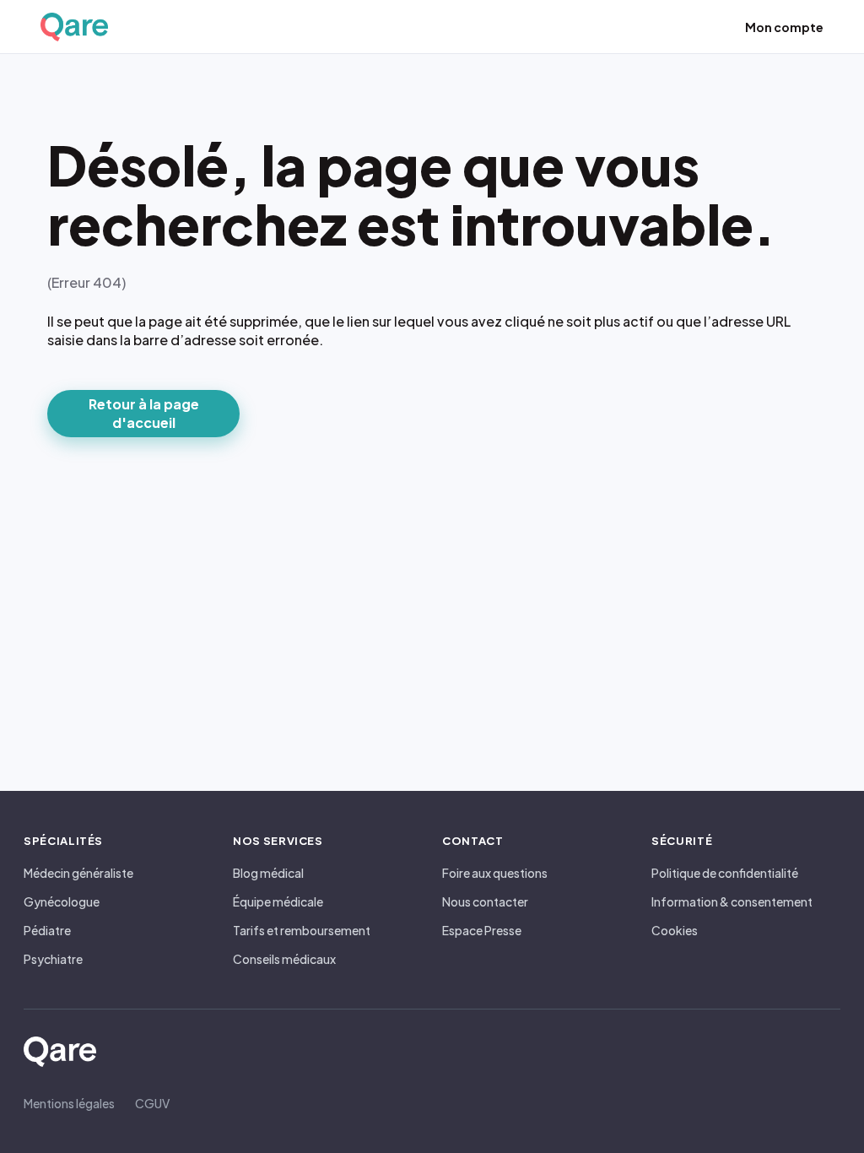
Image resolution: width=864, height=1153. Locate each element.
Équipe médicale (278, 901)
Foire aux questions (495, 872)
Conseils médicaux (284, 958)
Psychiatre (53, 958)
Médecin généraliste (78, 872)
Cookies (674, 930)
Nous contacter (485, 901)
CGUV (152, 1103)
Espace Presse (481, 930)
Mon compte (784, 27)
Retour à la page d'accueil (144, 413)
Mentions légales (69, 1103)
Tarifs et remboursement (301, 930)
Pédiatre (47, 930)
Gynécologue (62, 901)
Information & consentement (732, 901)
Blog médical (268, 872)
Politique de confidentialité (724, 872)
